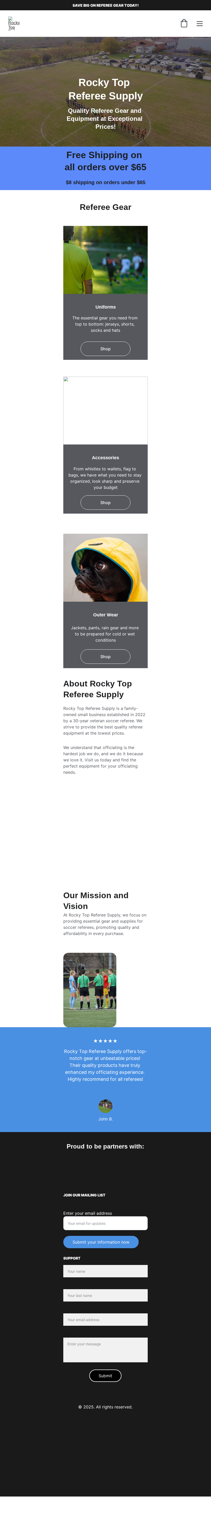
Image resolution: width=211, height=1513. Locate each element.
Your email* (74, 1310)
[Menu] (200, 23)
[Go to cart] (184, 24)
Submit (105, 1375)
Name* (70, 1261)
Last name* (74, 1286)
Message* (73, 1334)
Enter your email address (87, 1213)
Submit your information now (101, 1242)
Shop (105, 348)
